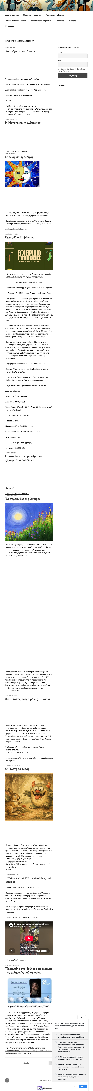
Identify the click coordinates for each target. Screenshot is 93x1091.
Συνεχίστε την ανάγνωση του (17, 151)
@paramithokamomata (15, 959)
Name (60, 52)
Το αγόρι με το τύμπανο (21, 51)
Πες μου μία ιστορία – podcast (15, 20)
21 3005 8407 (20, 448)
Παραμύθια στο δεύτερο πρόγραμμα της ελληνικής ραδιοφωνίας (28, 970)
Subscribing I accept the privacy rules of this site (71, 70)
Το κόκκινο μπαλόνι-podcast (41, 20)
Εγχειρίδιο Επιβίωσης (19, 237)
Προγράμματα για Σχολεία (55, 15)
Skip (75, 1086)
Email (60, 60)
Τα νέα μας (72, 20)
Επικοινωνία (9, 26)
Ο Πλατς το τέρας (17, 769)
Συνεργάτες (59, 20)
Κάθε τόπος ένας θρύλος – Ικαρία (27, 699)
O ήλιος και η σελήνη (19, 157)
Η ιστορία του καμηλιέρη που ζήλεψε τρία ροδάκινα (24, 458)
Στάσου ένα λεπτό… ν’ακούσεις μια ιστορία (28, 880)
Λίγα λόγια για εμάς (12, 15)
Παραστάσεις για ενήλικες (32, 15)
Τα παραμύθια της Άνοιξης (22, 499)
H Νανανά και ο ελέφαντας (22, 122)
